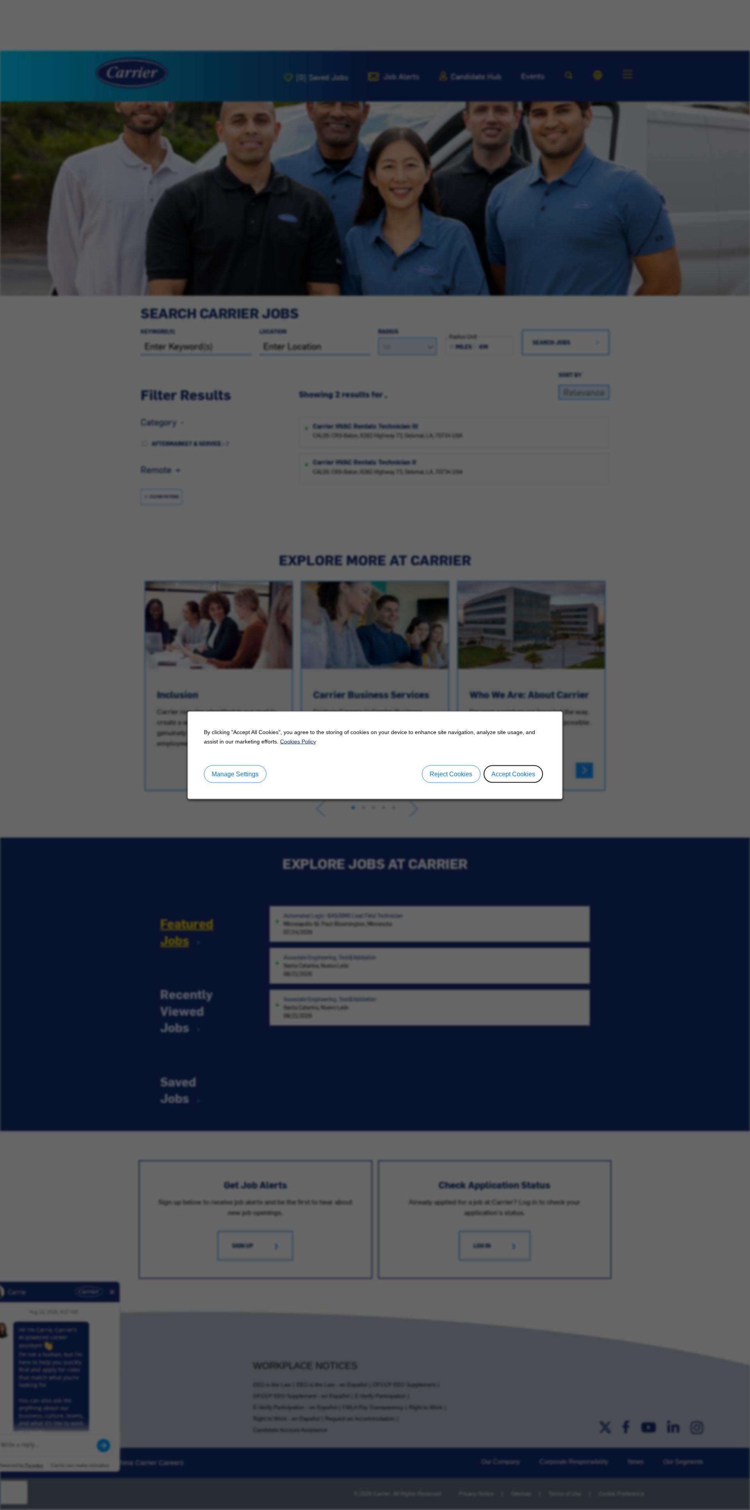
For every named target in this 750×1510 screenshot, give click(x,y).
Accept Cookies (513, 773)
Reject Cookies (451, 773)
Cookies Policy (298, 741)
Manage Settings (235, 773)
